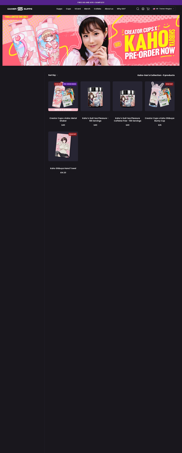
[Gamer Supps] (19, 8)
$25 (159, 125)
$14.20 (63, 172)
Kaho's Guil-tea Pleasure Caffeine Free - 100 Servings (127, 119)
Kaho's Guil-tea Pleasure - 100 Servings (95, 119)
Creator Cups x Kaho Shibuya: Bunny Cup (160, 119)
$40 (63, 125)
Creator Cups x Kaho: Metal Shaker (63, 119)
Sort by (52, 75)
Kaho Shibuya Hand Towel (63, 168)
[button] (91, 2)
